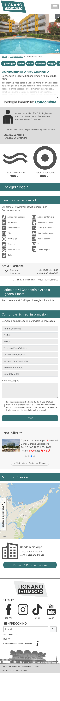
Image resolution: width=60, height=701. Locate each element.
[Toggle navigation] (55, 6)
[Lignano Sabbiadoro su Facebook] (8, 609)
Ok (53, 629)
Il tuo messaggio (10, 380)
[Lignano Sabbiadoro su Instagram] (23, 609)
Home (4, 56)
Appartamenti (16, 56)
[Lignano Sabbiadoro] (31, 588)
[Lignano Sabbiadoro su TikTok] (37, 609)
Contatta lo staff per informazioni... (18, 643)
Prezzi (30, 63)
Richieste (40, 63)
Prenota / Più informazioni (30, 565)
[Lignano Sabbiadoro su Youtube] (51, 609)
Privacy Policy (21, 670)
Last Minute (40, 463)
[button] (26, 456)
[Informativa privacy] (37, 410)
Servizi (21, 63)
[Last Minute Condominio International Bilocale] (11, 445)
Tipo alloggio (8, 63)
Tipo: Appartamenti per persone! (39, 440)
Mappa (51, 63)
